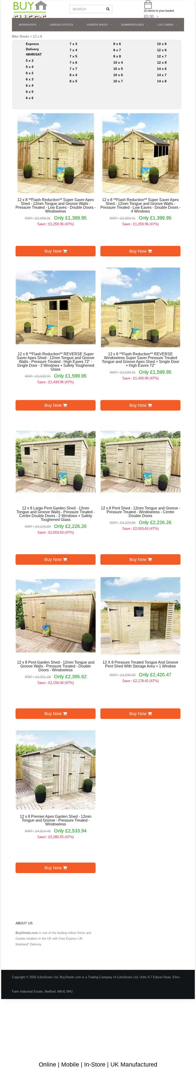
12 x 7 (162, 56)
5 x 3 (29, 60)
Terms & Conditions (62, 1034)
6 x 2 (29, 73)
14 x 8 (162, 81)
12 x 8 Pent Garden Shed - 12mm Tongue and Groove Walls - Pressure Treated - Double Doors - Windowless (55, 666)
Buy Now (53, 251)
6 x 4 (29, 85)
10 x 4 (118, 62)
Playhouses (100, 38)
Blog (19, 1034)
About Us (35, 1034)
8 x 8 (117, 56)
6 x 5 (29, 92)
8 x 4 (73, 75)
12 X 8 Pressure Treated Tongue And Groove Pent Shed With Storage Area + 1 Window (140, 664)
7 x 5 (73, 56)
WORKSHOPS (27, 24)
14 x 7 (162, 75)
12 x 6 (162, 50)
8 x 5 (73, 81)
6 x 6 (29, 98)
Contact (21, 1049)
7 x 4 (73, 50)
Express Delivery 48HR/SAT (34, 49)
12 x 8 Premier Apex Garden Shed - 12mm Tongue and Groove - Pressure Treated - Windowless (55, 820)
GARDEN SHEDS (97, 24)
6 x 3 (29, 79)
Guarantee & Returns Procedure (105, 1034)
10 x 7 (118, 81)
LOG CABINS (165, 24)
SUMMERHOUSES (132, 24)
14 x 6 (162, 69)
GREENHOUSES (133, 38)
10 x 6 (118, 75)
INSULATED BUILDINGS (63, 38)
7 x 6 (73, 62)
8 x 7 (117, 50)
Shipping (141, 1034)
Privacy (159, 1034)
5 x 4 (29, 67)
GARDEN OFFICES (61, 24)
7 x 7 (73, 69)
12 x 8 (162, 62)
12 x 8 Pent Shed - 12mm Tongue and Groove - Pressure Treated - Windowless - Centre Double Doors (140, 512)
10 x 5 (118, 69)
